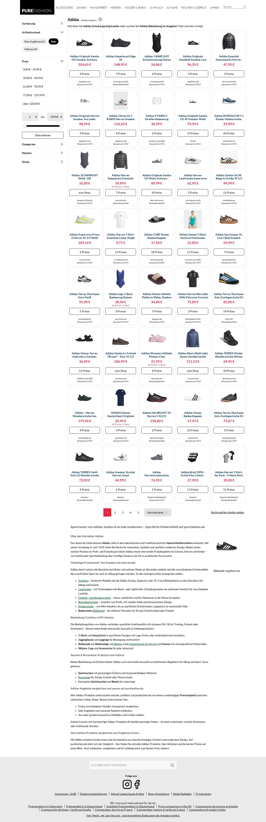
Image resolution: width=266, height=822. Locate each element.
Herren (116, 7)
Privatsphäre (203, 793)
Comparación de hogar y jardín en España (66, 809)
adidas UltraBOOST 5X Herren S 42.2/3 (157, 414)
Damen (82, 7)
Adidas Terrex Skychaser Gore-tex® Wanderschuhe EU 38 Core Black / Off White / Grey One (85, 295)
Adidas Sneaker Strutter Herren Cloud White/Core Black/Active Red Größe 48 (121, 474)
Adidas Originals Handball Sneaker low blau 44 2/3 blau (192, 58)
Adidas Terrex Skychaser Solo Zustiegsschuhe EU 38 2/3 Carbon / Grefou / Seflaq (229, 414)
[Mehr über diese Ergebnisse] (100, 19)
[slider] (24, 126)
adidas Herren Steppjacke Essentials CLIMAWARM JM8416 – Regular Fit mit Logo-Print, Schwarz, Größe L (121, 177)
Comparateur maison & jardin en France (161, 809)
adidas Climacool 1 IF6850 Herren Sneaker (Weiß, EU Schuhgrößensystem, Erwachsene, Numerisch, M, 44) (121, 117)
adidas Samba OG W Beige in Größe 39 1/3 (229, 177)
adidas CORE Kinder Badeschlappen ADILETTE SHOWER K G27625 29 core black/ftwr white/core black (156, 236)
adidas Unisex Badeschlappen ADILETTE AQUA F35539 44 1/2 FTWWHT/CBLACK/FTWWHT (192, 414)
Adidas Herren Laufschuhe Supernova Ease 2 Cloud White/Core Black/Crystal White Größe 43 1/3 (193, 177)
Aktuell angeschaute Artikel (127, 793)
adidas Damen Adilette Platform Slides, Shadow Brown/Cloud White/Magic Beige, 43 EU (157, 295)
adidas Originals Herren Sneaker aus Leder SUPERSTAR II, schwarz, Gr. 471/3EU (84, 117)
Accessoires (64, 7)
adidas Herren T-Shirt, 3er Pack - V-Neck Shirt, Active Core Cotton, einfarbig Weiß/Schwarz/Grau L (228, 474)
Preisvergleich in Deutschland (84, 806)
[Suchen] (172, 765)
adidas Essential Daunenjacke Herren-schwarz (229, 58)
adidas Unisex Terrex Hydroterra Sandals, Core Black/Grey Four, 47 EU (84, 355)
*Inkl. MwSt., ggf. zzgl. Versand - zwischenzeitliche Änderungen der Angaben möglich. (133, 815)
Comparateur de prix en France (114, 809)
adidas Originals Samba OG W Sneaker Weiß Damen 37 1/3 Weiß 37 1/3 (192, 117)
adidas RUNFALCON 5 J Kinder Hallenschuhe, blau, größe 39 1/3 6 (228, 117)
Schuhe (172, 7)
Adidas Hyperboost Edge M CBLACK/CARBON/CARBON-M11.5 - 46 (120, 58)
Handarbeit (98, 7)
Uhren (214, 7)
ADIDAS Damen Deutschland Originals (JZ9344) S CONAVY (120, 414)
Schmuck (156, 7)
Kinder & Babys (135, 7)
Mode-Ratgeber (182, 793)
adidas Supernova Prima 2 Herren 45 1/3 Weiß (85, 236)
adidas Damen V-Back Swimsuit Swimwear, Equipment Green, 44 (192, 236)
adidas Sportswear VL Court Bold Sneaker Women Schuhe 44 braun (228, 236)
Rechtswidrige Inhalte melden (227, 512)
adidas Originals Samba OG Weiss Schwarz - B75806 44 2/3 (156, 177)
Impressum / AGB (65, 793)
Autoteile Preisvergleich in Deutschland (130, 806)
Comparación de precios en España (217, 806)
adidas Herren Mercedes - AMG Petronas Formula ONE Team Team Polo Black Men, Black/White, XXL (193, 295)
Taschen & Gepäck (194, 7)
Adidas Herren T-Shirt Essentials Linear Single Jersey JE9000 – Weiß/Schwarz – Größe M (120, 236)
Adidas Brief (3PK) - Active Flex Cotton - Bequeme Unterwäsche (193, 474)
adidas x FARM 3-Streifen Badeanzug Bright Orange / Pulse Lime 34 (157, 117)
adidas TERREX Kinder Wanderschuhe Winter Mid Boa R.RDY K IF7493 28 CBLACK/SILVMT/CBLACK (229, 355)
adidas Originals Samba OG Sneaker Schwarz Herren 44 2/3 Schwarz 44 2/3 (84, 58)
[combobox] (128, 765)
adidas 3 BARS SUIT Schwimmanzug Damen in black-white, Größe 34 (157, 58)
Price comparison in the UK (175, 806)
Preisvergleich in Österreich (45, 806)
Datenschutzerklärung (93, 793)
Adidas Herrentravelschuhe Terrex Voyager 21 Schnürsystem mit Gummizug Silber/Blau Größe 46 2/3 (156, 474)
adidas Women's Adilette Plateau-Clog (156, 355)
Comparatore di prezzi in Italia (207, 809)
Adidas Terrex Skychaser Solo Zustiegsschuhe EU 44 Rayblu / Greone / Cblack (229, 295)
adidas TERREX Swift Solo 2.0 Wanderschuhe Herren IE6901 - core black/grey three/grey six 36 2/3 (84, 474)
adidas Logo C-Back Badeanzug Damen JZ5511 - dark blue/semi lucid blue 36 (121, 295)
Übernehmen (43, 135)
